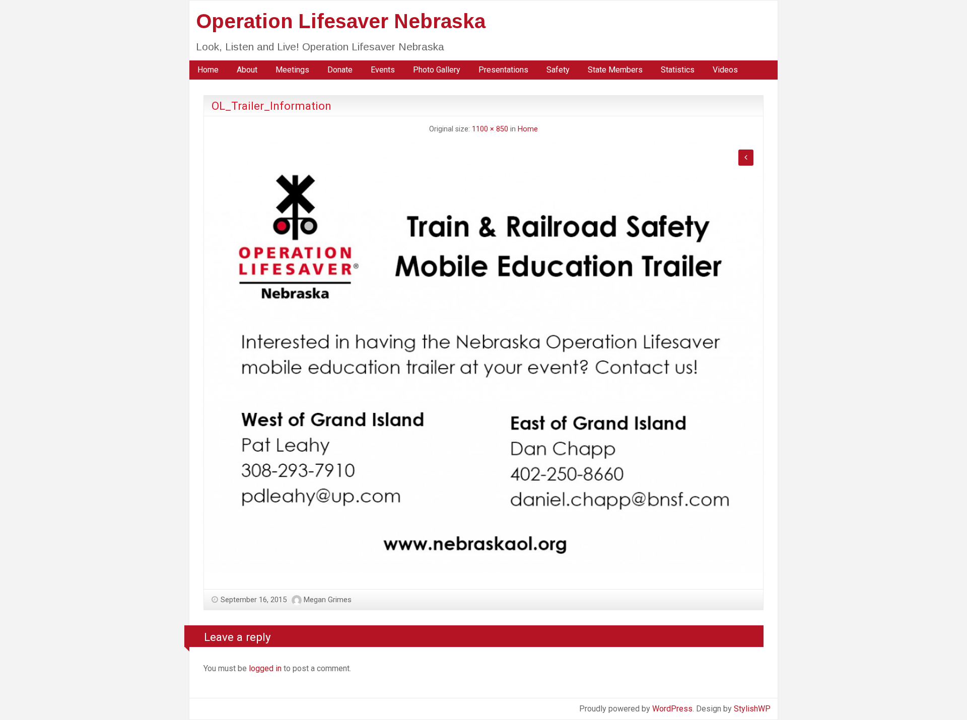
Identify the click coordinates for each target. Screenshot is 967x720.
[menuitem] (208, 70)
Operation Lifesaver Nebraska (341, 21)
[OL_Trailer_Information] (483, 357)
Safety (558, 70)
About (247, 70)
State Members (615, 70)
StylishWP (752, 708)
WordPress (672, 708)
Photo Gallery (436, 70)
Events (383, 70)
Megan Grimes (328, 599)
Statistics (678, 70)
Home (208, 70)
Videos (725, 70)
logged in (265, 668)
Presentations (503, 70)
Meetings (292, 70)
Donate (340, 70)
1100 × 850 (490, 129)
